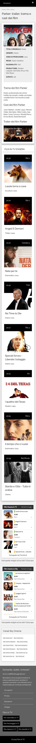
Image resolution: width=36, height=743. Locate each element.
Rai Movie (25, 458)
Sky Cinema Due (18, 638)
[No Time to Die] (18, 299)
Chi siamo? (8, 690)
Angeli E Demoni (14, 228)
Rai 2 (28, 200)
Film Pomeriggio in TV (11, 723)
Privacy (7, 696)
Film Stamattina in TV (11, 718)
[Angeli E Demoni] (18, 214)
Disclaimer (8, 701)
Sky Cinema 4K (20, 656)
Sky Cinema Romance (9, 649)
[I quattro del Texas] (18, 387)
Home (4, 9)
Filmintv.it (7, 3)
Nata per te (11, 271)
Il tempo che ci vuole (16, 444)
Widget (7, 707)
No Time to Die (13, 313)
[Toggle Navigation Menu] (33, 2)
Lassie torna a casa (15, 186)
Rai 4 (27, 327)
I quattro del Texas (15, 401)
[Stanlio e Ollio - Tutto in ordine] (18, 472)
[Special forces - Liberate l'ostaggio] (18, 341)
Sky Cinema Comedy (8, 652)
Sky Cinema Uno (7, 638)
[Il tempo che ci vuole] (18, 430)
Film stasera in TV (10, 729)
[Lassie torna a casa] (18, 172)
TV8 (28, 285)
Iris (28, 373)
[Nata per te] (18, 256)
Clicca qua (30, 561)
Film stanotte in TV (24, 729)
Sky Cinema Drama (22, 649)
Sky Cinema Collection (9, 641)
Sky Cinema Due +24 (8, 656)
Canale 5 (26, 243)
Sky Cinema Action (8, 645)
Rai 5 (27, 416)
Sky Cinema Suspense (21, 645)
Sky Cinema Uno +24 (21, 652)
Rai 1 (28, 158)
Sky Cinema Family (22, 641)
